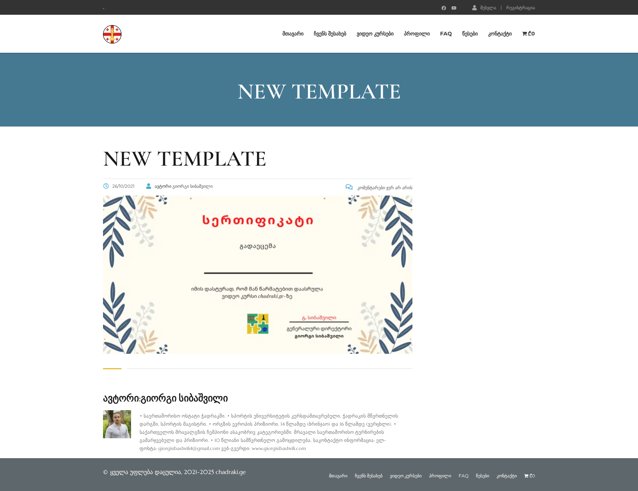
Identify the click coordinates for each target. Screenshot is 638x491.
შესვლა (488, 7)
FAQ (446, 33)
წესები (470, 33)
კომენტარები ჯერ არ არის (384, 187)
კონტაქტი (500, 33)
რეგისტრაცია (520, 8)
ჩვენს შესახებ (330, 33)
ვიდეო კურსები (375, 33)
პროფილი (417, 33)
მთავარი (292, 33)
